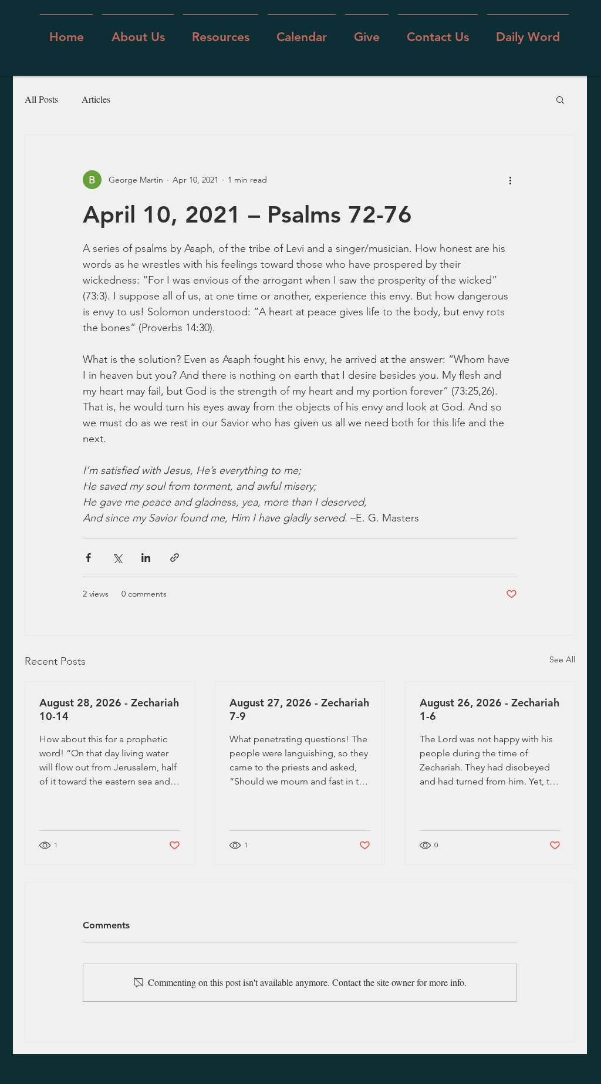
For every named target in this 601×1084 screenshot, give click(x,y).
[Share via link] (174, 557)
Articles (96, 99)
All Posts (41, 99)
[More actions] (510, 180)
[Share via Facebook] (88, 557)
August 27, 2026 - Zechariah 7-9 (299, 709)
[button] (137, 31)
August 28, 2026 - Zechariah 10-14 (109, 709)
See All (562, 659)
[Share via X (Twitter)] (117, 557)
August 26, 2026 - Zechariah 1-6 (489, 709)
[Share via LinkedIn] (145, 557)
